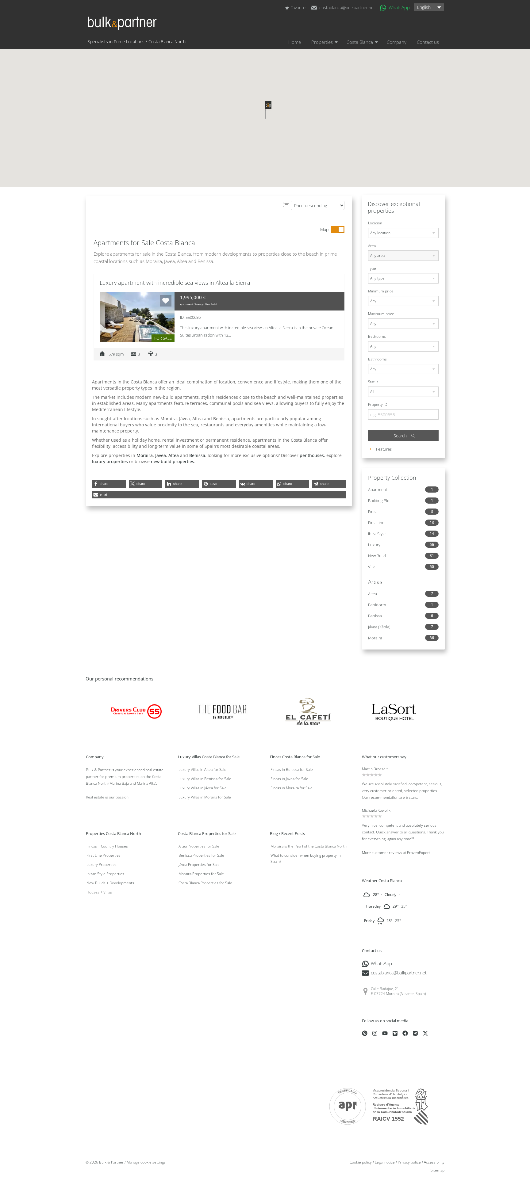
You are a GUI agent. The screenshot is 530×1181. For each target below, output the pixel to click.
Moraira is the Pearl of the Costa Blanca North (309, 846)
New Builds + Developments (110, 883)
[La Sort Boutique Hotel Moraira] (394, 711)
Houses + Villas (99, 892)
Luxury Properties (101, 864)
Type (372, 268)
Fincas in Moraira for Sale (292, 788)
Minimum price (381, 291)
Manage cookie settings (146, 1162)
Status (373, 381)
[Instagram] (375, 1033)
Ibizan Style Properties (105, 873)
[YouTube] (385, 1033)
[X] (425, 1033)
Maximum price (381, 313)
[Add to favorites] (165, 301)
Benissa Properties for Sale (201, 855)
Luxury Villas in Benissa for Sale (205, 778)
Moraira (144, 455)
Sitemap (437, 1170)
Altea (173, 455)
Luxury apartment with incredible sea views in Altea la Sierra (175, 282)
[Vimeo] (395, 1033)
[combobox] (403, 233)
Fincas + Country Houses (107, 846)
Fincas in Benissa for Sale (292, 769)
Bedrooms (377, 336)
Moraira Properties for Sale (201, 873)
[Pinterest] (364, 1033)
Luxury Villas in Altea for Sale (202, 769)
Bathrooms (377, 359)
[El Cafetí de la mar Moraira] (308, 711)
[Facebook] (405, 1033)
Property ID (377, 404)
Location (375, 223)
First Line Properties (103, 855)
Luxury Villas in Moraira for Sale (205, 797)
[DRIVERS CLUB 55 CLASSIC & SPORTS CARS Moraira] (136, 711)
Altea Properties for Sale (199, 846)
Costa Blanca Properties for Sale (205, 883)
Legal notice (385, 1162)
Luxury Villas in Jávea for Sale (203, 788)
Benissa (197, 455)
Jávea (160, 455)
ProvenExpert (418, 852)
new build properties (172, 461)
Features (383, 449)
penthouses (312, 455)
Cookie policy (361, 1162)
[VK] (415, 1033)
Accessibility (434, 1162)
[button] (429, 7)
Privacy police (409, 1162)
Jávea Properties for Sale (199, 864)
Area (372, 245)
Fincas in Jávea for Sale (289, 778)
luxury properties (110, 461)
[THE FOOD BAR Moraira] (222, 711)
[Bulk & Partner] (122, 26)
